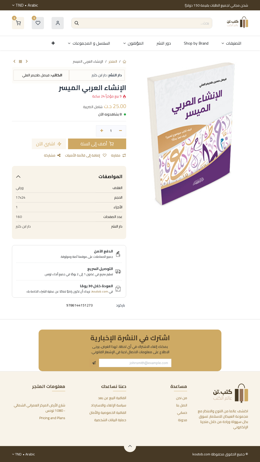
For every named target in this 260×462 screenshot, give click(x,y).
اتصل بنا (181, 405)
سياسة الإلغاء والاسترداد (108, 405)
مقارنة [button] (115, 155)
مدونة (182, 420)
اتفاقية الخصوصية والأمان (107, 412)
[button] (94, 363)
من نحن (181, 398)
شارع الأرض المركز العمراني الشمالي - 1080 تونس (39, 408)
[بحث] (77, 23)
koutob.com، (99, 291)
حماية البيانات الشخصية (110, 420)
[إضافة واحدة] (101, 130)
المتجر (113, 61)
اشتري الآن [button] (46, 144)
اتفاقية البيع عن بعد (112, 398)
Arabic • (26, 5)
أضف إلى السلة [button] (94, 144)
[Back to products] (21, 61)
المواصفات (110, 176)
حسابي (182, 412)
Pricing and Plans (52, 418)
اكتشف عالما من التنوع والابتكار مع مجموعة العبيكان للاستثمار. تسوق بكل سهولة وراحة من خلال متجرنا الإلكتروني (223, 419)
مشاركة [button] (49, 155)
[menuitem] (231, 43)
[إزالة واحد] (120, 130)
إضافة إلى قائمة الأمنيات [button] (83, 155)
